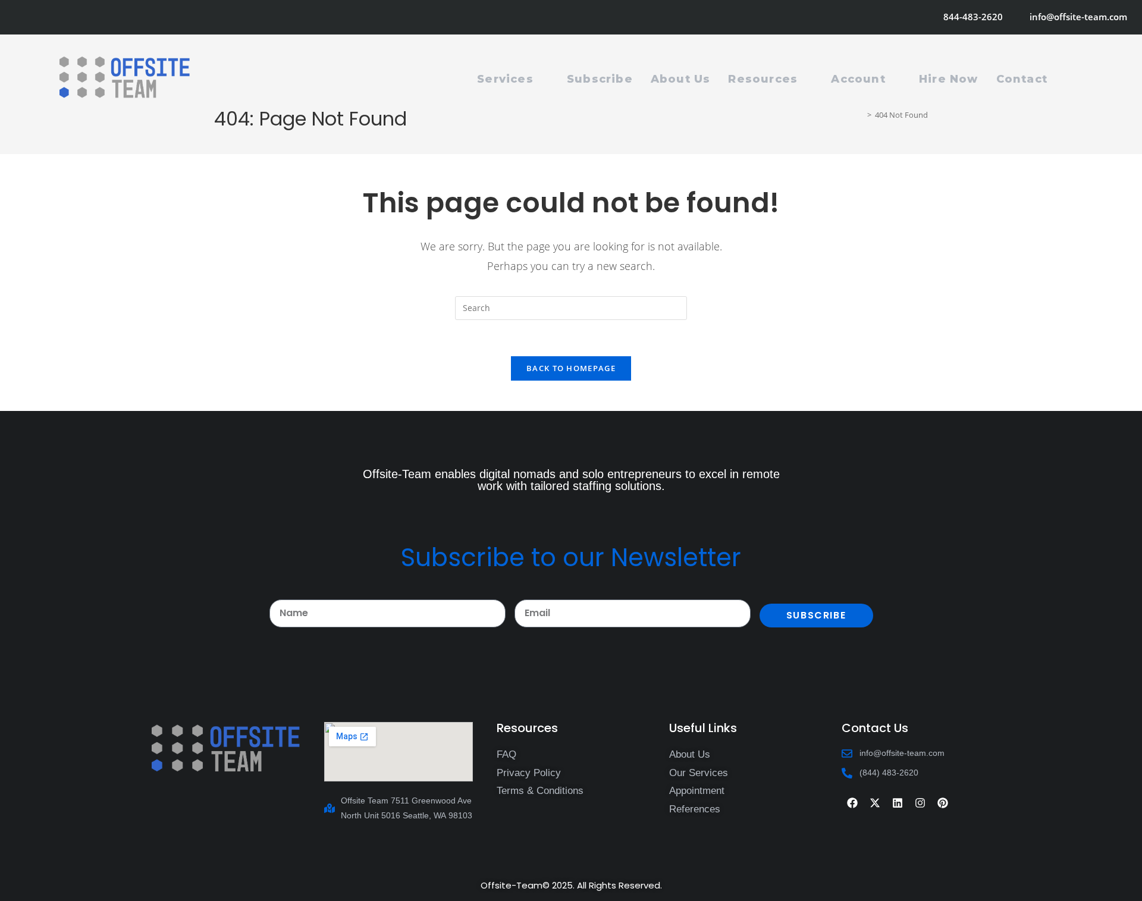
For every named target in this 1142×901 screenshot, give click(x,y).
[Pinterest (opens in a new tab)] (52, 17)
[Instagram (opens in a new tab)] (68, 17)
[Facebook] (852, 803)
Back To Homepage (571, 368)
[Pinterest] (942, 803)
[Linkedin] (897, 803)
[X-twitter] (875, 803)
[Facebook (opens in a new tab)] (36, 17)
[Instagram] (920, 803)
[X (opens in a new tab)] (21, 17)
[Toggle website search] (1069, 79)
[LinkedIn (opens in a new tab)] (84, 17)
